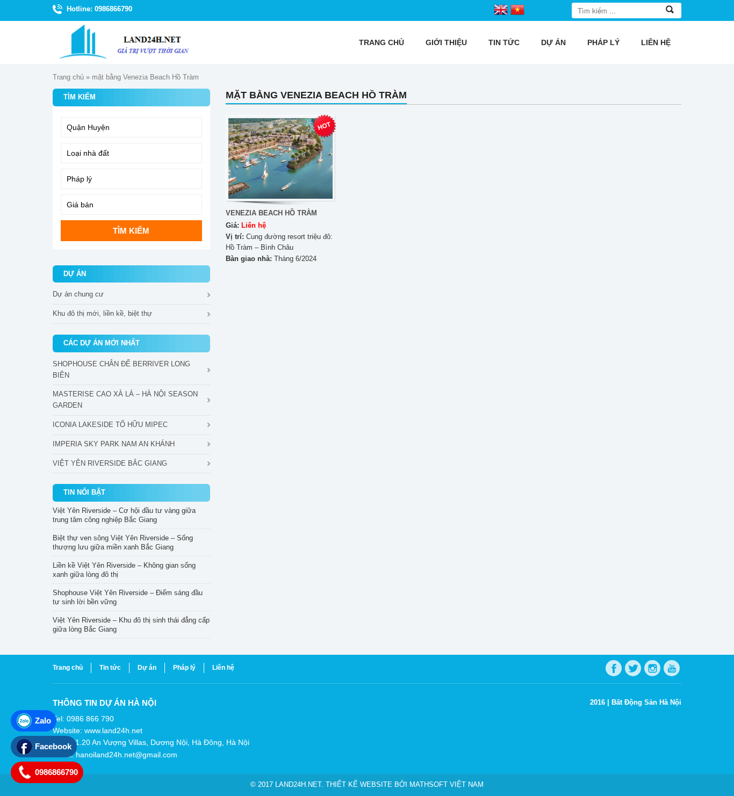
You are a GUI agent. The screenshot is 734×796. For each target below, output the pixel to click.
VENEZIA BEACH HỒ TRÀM (271, 213)
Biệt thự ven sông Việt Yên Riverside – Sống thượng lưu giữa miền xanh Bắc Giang (123, 542)
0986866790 (56, 772)
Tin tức (504, 42)
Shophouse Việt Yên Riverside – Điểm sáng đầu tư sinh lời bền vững (128, 597)
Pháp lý (603, 42)
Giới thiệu (446, 42)
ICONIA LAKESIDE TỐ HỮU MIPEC (110, 425)
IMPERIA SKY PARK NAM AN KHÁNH (114, 444)
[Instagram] (652, 668)
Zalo (43, 720)
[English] (501, 9)
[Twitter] (633, 668)
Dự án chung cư (78, 294)
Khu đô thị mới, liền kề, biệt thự (102, 313)
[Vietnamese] (517, 9)
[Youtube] (672, 668)
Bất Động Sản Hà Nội (646, 702)
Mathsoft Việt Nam (446, 784)
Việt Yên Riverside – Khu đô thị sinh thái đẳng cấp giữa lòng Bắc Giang (131, 624)
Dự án (553, 42)
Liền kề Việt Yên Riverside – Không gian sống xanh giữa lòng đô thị (124, 569)
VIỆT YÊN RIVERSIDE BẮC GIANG (110, 463)
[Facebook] (614, 668)
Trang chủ (381, 42)
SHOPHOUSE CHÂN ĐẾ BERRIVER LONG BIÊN (121, 369)
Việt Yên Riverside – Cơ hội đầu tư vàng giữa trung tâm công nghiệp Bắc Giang (124, 515)
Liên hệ (656, 42)
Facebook (53, 746)
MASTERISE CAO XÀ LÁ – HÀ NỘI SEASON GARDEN (125, 399)
